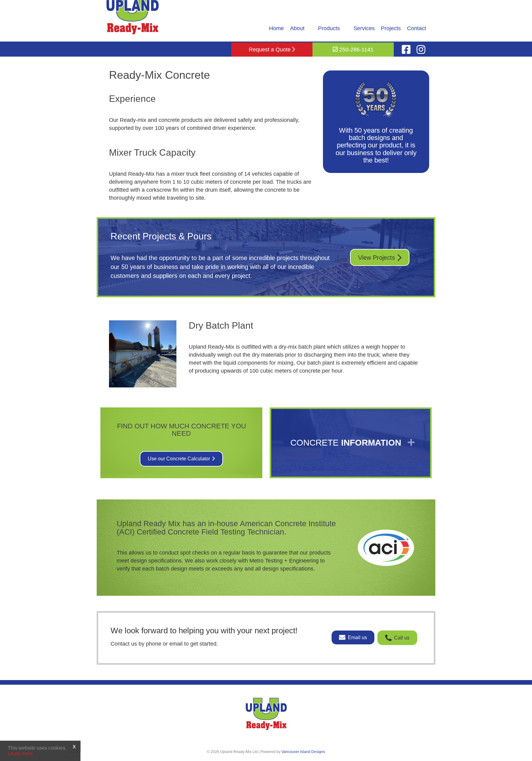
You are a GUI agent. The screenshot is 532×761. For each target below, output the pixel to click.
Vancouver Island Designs (303, 752)
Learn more (20, 753)
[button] (350, 443)
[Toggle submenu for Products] (344, 28)
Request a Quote (270, 49)
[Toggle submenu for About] (308, 28)
